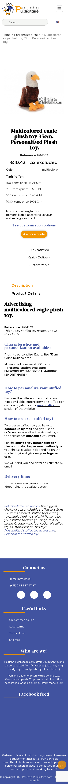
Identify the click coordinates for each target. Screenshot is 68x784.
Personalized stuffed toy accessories (29, 530)
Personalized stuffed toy (21, 534)
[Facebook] (21, 595)
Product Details (26, 293)
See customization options (34, 225)
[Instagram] (47, 595)
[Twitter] (34, 595)
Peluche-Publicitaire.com (22, 506)
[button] (34, 234)
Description (22, 285)
